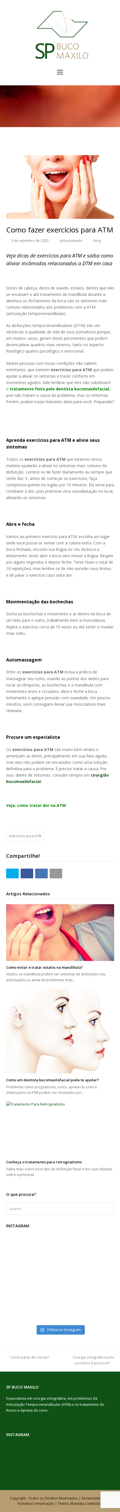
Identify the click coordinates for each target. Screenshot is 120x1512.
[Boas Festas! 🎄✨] (60, 1239)
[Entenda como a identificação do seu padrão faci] (60, 1253)
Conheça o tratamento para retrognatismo (44, 1161)
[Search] (60, 1208)
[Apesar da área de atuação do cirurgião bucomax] (60, 1275)
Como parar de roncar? (29, 1357)
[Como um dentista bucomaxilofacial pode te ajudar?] (60, 1031)
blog (97, 240)
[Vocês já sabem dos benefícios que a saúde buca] (60, 1297)
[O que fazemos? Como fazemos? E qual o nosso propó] (60, 1246)
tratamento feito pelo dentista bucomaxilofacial (59, 388)
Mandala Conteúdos (86, 1503)
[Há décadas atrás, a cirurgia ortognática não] (60, 1268)
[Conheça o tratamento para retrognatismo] (60, 1128)
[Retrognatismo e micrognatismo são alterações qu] (60, 1282)
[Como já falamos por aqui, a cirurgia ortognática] (60, 1319)
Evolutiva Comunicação (36, 1503)
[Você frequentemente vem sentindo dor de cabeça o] (60, 1304)
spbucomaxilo (70, 240)
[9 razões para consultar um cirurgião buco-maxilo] (60, 1290)
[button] (60, 72)
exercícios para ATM (25, 836)
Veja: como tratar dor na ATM (36, 805)
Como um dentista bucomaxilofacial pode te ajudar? (52, 1079)
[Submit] (109, 1208)
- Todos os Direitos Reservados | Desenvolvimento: (68, 1498)
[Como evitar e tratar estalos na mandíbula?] (60, 932)
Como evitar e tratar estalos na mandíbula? (44, 967)
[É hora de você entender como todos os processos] (60, 1261)
